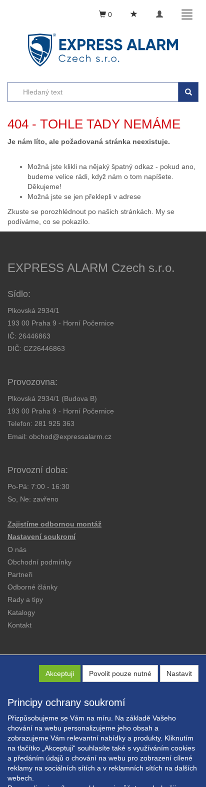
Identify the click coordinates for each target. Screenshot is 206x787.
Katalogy (21, 612)
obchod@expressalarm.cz (70, 436)
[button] (25, 600)
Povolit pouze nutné (120, 674)
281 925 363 (54, 424)
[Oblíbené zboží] (134, 14)
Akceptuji (60, 674)
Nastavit (179, 674)
